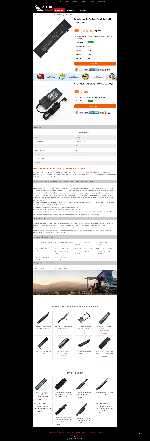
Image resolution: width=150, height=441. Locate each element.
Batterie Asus (59, 10)
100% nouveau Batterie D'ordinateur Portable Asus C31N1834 (63, 419)
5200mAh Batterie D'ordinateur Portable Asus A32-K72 (104, 408)
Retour (84, 432)
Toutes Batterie (70, 10)
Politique (100, 432)
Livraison (82, 1)
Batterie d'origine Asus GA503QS (46, 172)
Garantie (77, 432)
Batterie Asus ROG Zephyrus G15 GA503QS (62, 15)
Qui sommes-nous (64, 1)
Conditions (92, 432)
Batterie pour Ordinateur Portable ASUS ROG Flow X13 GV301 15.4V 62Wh (63, 394)
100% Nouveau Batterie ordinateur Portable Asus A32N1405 (63, 353)
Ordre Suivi (91, 1)
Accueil (37, 15)
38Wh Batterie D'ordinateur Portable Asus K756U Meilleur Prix (84, 328)
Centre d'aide (81, 10)
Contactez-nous (101, 1)
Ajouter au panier (95, 63)
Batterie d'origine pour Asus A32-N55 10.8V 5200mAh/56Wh (104, 328)
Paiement (74, 1)
